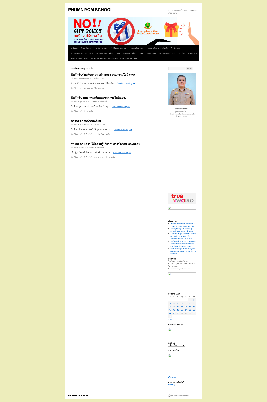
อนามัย (90, 88)
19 (178, 310)
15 (190, 306)
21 (186, 310)
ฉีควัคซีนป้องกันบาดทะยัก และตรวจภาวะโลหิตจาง (103, 75)
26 (178, 313)
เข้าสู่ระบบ (172, 377)
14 (186, 306)
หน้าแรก (74, 48)
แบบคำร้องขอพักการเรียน (126, 53)
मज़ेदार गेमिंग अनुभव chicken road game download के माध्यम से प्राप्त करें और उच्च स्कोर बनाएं (183, 251)
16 (194, 306)
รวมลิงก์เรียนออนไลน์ (79, 58)
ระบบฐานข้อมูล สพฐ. (136, 48)
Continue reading (126, 83)
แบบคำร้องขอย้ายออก (147, 53)
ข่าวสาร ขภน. (82, 88)
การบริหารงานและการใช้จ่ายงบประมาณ (110, 48)
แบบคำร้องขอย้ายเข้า (167, 53)
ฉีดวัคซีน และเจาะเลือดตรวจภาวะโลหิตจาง (98, 98)
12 (178, 306)
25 (174, 313)
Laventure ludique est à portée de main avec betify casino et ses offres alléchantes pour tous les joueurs (183, 236)
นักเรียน (182, 53)
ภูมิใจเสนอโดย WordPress (180, 395)
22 (190, 310)
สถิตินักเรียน (192, 53)
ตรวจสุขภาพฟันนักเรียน (86, 121)
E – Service (175, 48)
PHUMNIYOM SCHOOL (90, 9)
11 (174, 306)
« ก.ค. (170, 319)
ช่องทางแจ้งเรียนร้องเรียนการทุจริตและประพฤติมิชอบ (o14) (114, 58)
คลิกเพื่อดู (171, 384)
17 (170, 310)
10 (170, 306)
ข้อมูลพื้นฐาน (86, 48)
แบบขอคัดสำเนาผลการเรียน (82, 53)
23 (194, 310)
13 (182, 306)
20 (182, 310)
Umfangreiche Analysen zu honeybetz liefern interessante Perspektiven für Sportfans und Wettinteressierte (183, 243)
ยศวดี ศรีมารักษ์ (98, 78)
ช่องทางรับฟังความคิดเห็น (158, 48)
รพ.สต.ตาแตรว (98, 157)
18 (174, 310)
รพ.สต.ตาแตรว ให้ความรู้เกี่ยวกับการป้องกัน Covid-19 (105, 144)
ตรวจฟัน (96, 134)
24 (170, 313)
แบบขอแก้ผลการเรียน (104, 53)
